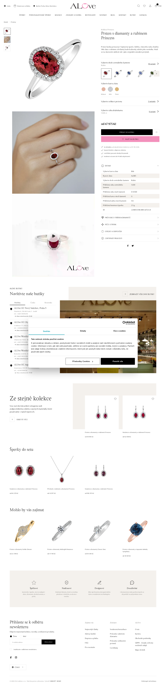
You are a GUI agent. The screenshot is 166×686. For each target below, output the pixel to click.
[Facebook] (11, 657)
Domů (6, 22)
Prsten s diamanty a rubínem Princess (98, 432)
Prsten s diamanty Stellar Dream (21, 549)
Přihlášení (48, 642)
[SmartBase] (55, 681)
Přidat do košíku (126, 132)
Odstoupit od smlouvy (148, 681)
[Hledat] (138, 5)
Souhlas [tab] (46, 331)
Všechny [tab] (17, 302)
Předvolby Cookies (81, 361)
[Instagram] (16, 657)
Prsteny (13, 22)
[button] (130, 165)
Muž (24, 636)
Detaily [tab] (83, 331)
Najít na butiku (132, 139)
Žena (15, 636)
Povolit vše (118, 361)
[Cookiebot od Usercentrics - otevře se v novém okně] (124, 323)
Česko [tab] (33, 302)
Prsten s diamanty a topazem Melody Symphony (135, 550)
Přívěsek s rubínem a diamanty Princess (61, 489)
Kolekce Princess (107, 29)
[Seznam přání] (144, 5)
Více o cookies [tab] (119, 331)
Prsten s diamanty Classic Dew (95, 549)
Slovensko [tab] (48, 302)
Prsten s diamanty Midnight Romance (60, 549)
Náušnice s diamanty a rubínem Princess (136, 432)
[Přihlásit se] (150, 5)
